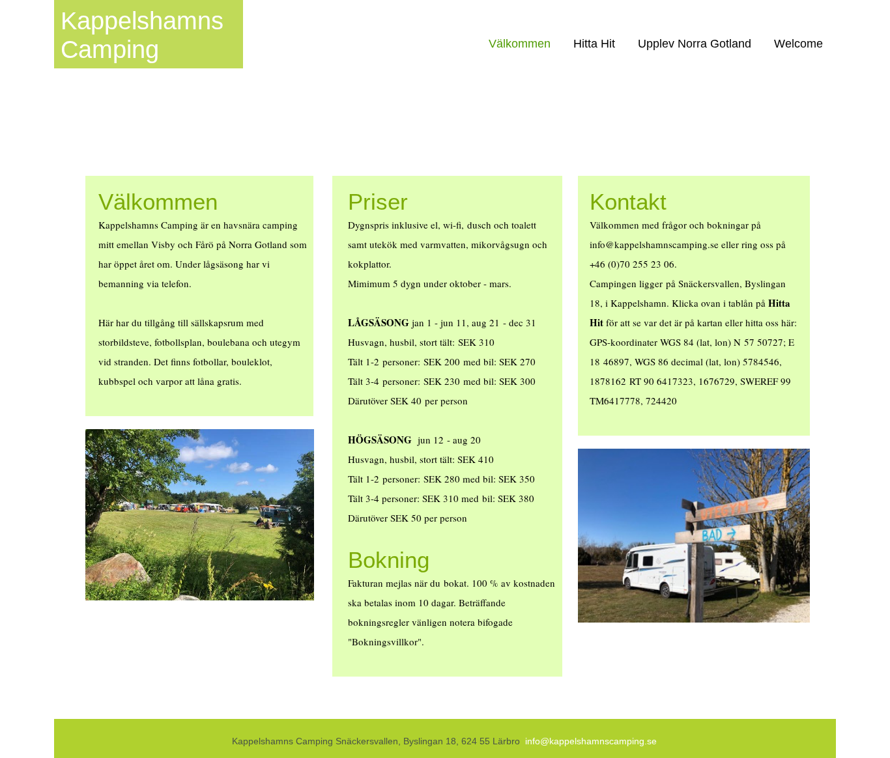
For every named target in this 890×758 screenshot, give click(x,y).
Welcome (798, 43)
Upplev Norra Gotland (694, 43)
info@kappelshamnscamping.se (591, 741)
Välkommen (520, 43)
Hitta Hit (594, 43)
